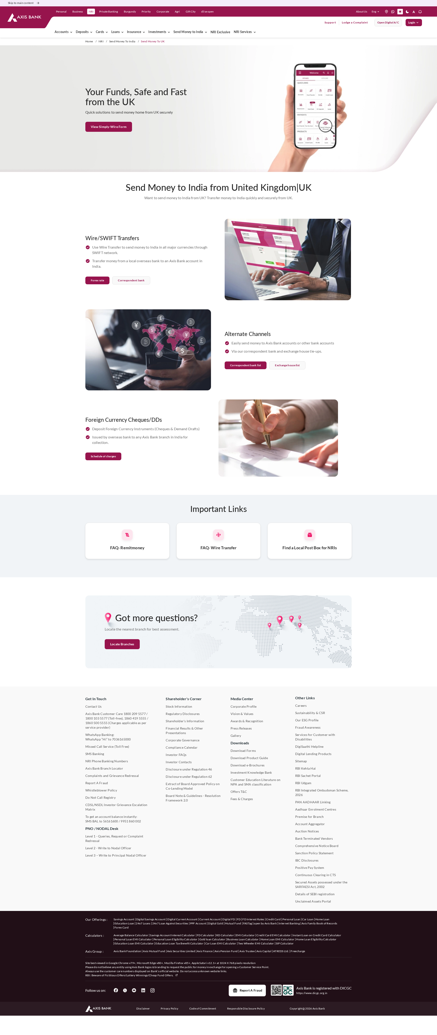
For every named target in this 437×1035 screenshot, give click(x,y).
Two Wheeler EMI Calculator (256, 943)
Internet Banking (289, 923)
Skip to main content (20, 3)
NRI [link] (91, 11)
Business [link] (77, 11)
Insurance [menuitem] (134, 32)
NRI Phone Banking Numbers (106, 761)
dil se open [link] (207, 11)
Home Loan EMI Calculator (278, 939)
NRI (101, 41)
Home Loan (322, 919)
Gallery (236, 735)
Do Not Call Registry (100, 797)
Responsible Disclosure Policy (246, 1008)
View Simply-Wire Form (109, 127)
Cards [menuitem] (100, 32)
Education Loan (124, 923)
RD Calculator (225, 935)
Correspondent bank (131, 280)
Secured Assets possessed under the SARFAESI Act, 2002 (321, 884)
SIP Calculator (285, 943)
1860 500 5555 (96, 723)
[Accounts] (71, 32)
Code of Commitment (202, 1008)
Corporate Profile (244, 706)
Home (89, 41)
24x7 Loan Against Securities (170, 923)
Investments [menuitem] (157, 32)
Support (330, 22)
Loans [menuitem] (115, 32)
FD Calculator (205, 935)
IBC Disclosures (307, 860)
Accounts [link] (62, 32)
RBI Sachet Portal (308, 776)
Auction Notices (307, 831)
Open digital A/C (388, 22)
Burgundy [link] (130, 11)
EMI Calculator (245, 935)
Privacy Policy (169, 1008)
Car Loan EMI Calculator (220, 943)
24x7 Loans (143, 923)
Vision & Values (242, 714)
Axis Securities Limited (181, 951)
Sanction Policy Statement (314, 853)
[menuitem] (91, 32)
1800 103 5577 (96, 718)
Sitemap (301, 761)
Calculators (93, 935)
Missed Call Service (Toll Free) (107, 746)
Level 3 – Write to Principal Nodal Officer (115, 855)
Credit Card (273, 919)
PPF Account (198, 923)
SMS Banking (94, 754)
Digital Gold (215, 923)
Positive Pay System (309, 868)
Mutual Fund (233, 923)
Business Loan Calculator (243, 939)
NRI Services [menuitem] (243, 32)
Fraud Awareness (308, 727)
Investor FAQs (176, 755)
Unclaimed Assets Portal (313, 901)
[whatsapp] (393, 11)
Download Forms (243, 751)
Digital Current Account (182, 919)
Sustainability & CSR (310, 713)
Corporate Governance (182, 740)
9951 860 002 (131, 821)
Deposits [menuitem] (82, 32)
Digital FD (228, 919)
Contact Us (93, 706)
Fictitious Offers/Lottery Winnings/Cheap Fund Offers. (139, 975)
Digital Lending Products (313, 754)
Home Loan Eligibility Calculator (316, 939)
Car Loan (307, 919)
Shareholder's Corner (184, 699)
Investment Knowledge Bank (251, 772)
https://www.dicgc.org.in (312, 993)
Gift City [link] (191, 11)
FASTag (247, 923)
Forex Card (121, 927)
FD (239, 919)
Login (411, 22)
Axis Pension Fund (226, 951)
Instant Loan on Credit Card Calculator (317, 935)
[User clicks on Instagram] (152, 990)
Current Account (210, 919)
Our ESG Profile (307, 720)
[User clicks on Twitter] (125, 990)
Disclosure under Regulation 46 (189, 769)
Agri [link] (177, 11)
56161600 (110, 821)
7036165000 (121, 739)
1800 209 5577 (135, 714)
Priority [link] (146, 11)
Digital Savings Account (150, 919)
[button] (376, 11)
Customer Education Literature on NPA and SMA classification (256, 782)
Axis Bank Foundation (127, 951)
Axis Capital (264, 951)
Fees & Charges (242, 799)
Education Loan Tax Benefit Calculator (179, 943)
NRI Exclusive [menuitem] (220, 32)
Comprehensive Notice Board (316, 846)
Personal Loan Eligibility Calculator (176, 939)
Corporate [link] (163, 11)
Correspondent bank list (245, 365)
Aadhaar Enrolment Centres (315, 809)
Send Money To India (122, 41)
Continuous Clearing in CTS (315, 875)
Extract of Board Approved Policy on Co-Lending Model (192, 786)
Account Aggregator (310, 824)
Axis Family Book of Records (319, 923)
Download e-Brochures (248, 765)
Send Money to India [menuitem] (188, 32)
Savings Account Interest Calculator (172, 935)
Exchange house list (287, 365)
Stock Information (179, 706)
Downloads (240, 743)
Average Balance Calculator (131, 935)
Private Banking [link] (108, 11)
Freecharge (298, 951)
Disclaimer (143, 1008)
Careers (301, 705)
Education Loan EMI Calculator (134, 943)
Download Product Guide (249, 758)
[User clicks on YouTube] (134, 990)
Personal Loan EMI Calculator (133, 939)
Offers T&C (239, 791)
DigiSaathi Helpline (309, 746)
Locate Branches (122, 644)
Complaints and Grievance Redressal (112, 776)
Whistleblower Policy (101, 790)
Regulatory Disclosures (183, 714)
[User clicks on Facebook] (116, 990)
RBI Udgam (303, 783)
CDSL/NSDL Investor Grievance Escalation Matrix (116, 807)
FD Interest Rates (253, 919)
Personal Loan (291, 919)
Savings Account (124, 919)
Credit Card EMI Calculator (274, 935)
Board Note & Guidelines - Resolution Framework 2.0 (193, 798)
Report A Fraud (96, 783)
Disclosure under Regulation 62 (189, 776)
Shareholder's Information (185, 721)
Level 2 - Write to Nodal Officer (108, 848)
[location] (386, 11)
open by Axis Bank (265, 923)
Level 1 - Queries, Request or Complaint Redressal (114, 838)
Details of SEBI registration (315, 894)
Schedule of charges (103, 456)
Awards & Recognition (247, 721)
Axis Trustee (247, 951)
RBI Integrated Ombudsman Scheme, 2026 (321, 792)
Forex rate (97, 280)
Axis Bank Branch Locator (104, 768)
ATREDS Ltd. (281, 951)
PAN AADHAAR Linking (313, 802)
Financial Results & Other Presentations (184, 730)
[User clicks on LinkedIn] (143, 990)
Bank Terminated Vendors (314, 838)
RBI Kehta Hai (305, 768)
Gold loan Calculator (212, 939)
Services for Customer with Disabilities (315, 737)
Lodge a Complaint (355, 22)
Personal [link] (61, 11)
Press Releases (241, 728)
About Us (361, 11)
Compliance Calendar (182, 747)
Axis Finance (205, 951)
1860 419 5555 (135, 718)
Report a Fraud (251, 990)
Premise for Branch (309, 817)
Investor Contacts (179, 762)
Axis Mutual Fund (154, 951)
